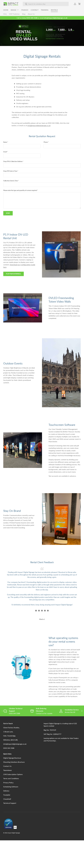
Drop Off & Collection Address (12, 161)
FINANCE (24, 10)
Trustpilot (6, 795)
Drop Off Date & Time (10, 171)
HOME (5, 10)
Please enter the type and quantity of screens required (20, 190)
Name (5, 142)
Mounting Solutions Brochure (14, 762)
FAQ (5, 14)
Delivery (6, 791)
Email (5, 152)
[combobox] (46, 4)
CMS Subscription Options (13, 774)
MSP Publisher (14, 14)
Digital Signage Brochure (12, 758)
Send (8, 213)
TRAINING (44, 10)
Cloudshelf (7, 799)
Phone (46, 142)
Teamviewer (7, 770)
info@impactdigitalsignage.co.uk (39, 125)
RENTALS (54, 10)
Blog (23, 14)
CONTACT (34, 10)
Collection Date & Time (10, 181)
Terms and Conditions (11, 778)
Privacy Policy (8, 782)
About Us (31, 14)
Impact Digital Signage (14, 833)
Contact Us (7, 766)
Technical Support (9, 803)
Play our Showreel (13, 274)
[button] (79, 4)
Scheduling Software (10, 787)
